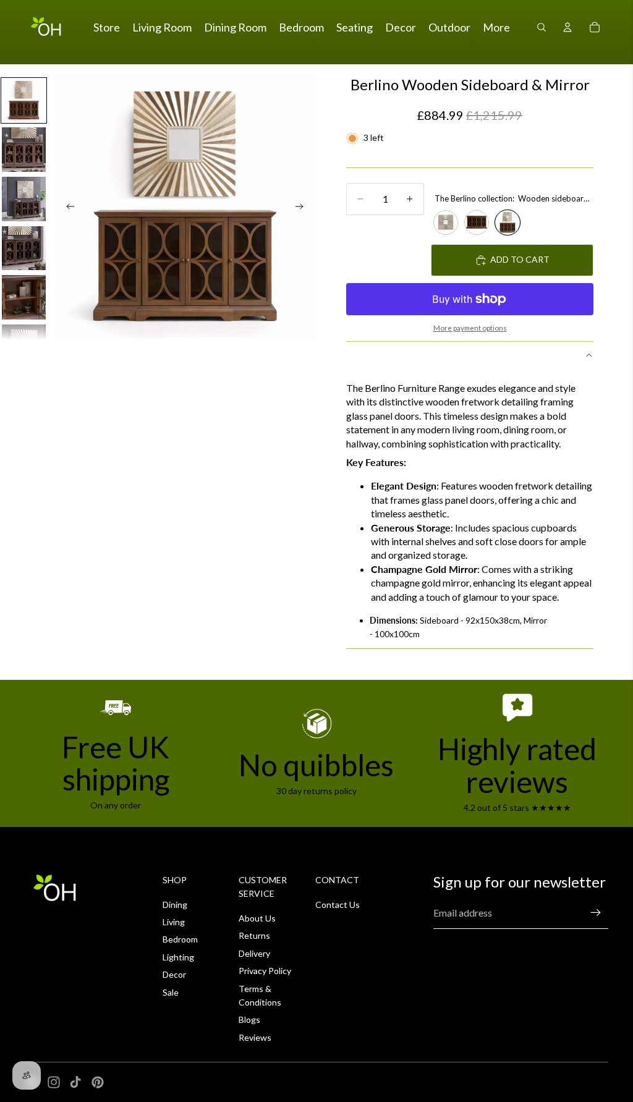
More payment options (470, 327)
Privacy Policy (265, 970)
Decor (174, 974)
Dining (175, 904)
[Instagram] (53, 1082)
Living (174, 922)
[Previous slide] (66, 208)
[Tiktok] (75, 1082)
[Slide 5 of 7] (24, 297)
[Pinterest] (97, 1082)
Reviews (255, 1037)
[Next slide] (302, 208)
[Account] (567, 27)
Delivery (254, 953)
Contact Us (337, 904)
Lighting (178, 957)
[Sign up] (596, 913)
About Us (257, 918)
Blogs (249, 1019)
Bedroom (180, 939)
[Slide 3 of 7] (24, 199)
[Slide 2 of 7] (24, 149)
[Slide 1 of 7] (24, 100)
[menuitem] (496, 27)
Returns (254, 935)
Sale (171, 992)
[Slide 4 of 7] (24, 248)
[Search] (541, 27)
